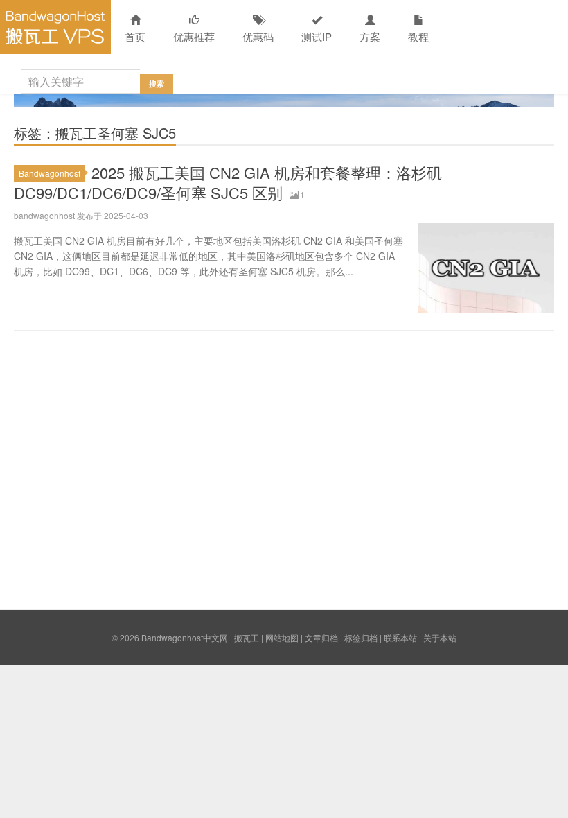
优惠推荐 (194, 36)
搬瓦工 (246, 637)
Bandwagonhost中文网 (55, 27)
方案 (370, 36)
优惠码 (258, 36)
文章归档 (321, 637)
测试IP (316, 36)
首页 (135, 36)
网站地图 (282, 637)
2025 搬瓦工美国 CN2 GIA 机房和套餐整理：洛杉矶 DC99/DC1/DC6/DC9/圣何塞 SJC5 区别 (228, 182)
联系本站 (400, 637)
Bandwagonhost (49, 173)
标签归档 (361, 637)
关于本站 (439, 637)
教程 (418, 36)
